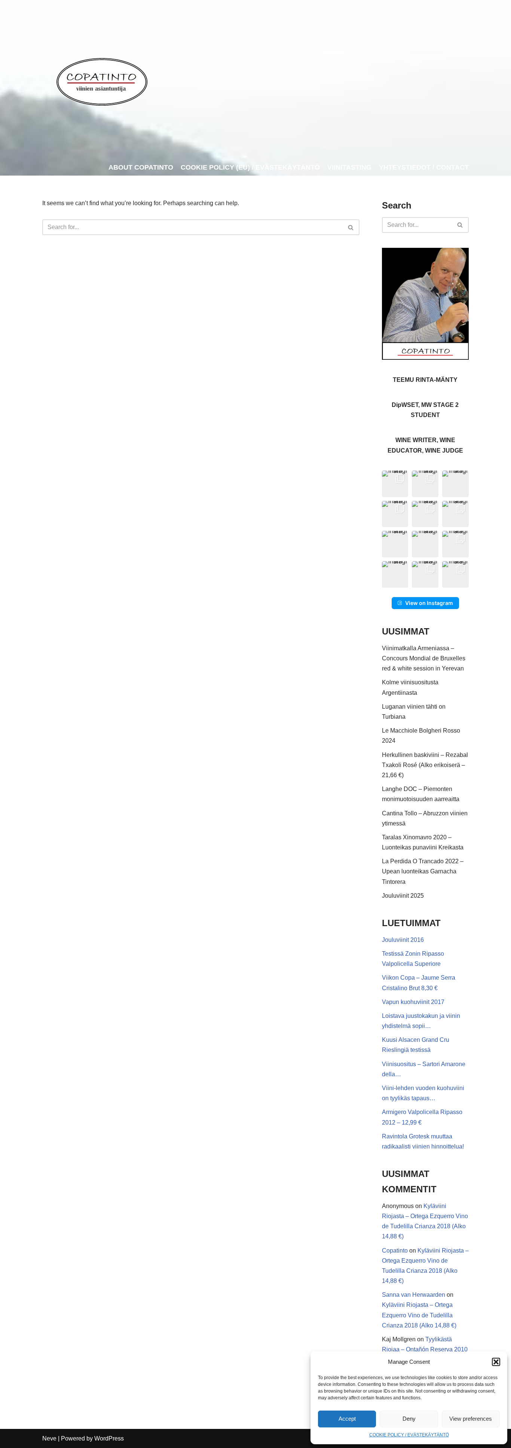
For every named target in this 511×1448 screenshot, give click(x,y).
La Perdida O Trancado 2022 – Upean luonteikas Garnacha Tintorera (422, 871)
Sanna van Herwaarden (413, 1295)
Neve (49, 1438)
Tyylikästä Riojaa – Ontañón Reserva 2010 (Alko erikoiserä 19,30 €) (425, 1349)
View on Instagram (429, 603)
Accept (347, 1418)
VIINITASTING (349, 167)
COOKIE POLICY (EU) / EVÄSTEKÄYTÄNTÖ (250, 167)
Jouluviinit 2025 (403, 895)
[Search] (351, 227)
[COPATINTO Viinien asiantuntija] (101, 79)
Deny (409, 1418)
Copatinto (395, 1250)
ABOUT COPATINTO (140, 167)
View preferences (470, 1418)
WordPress (109, 1438)
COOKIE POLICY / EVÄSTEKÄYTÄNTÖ (409, 1435)
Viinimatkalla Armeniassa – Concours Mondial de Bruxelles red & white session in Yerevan (423, 658)
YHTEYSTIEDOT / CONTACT (424, 167)
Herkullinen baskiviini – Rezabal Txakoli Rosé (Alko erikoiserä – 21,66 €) (425, 765)
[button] (496, 1362)
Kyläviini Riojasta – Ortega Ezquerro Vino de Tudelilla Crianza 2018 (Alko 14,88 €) (419, 1315)
